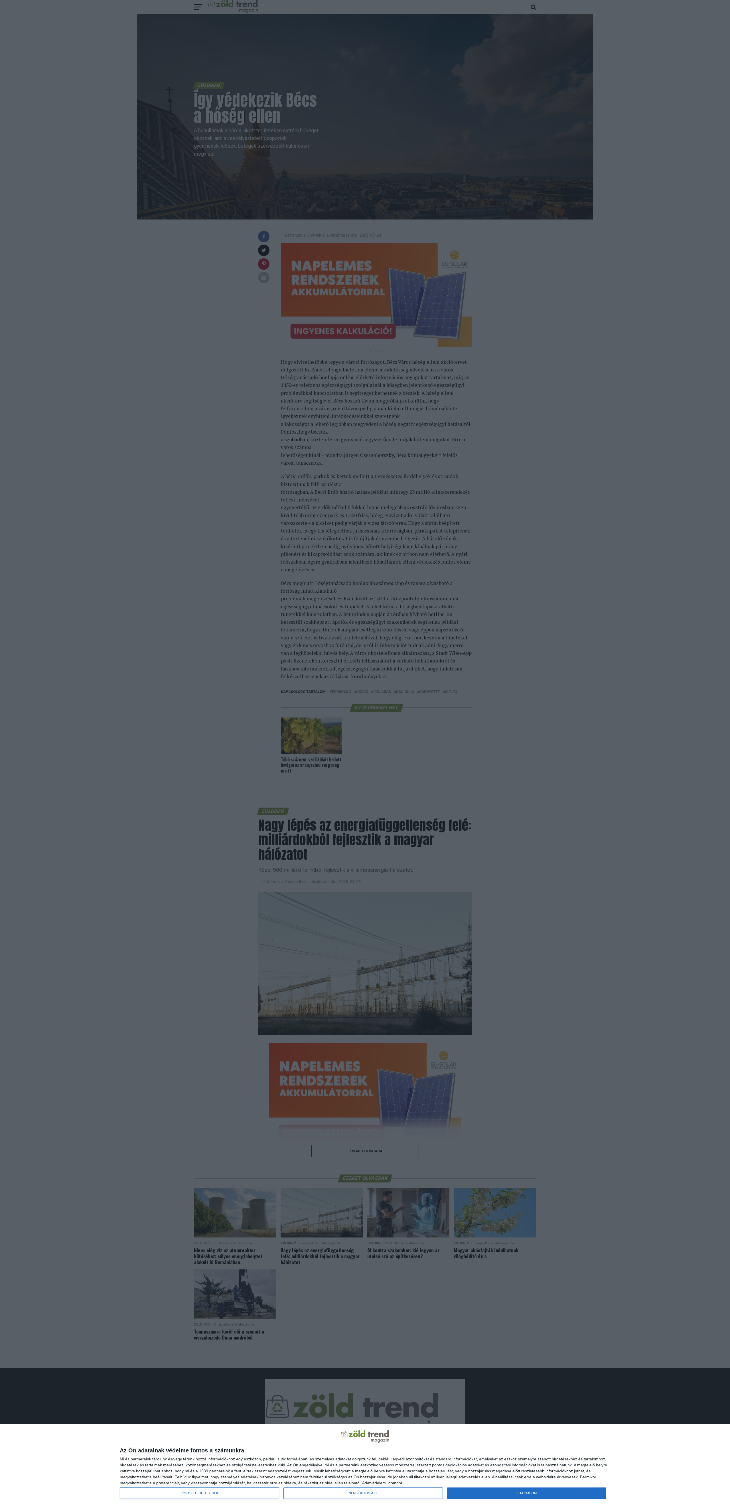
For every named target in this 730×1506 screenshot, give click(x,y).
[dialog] (365, 1465)
